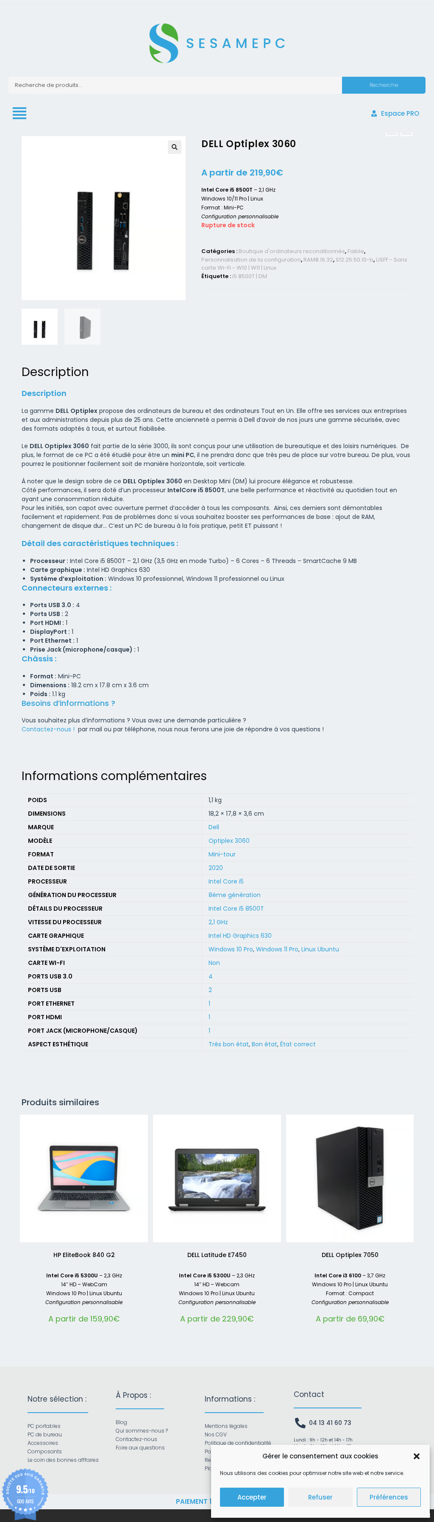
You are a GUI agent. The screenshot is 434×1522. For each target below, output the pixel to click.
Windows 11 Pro (277, 949)
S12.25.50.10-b (354, 260)
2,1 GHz (218, 922)
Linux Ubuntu (320, 949)
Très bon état (229, 1044)
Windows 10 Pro (231, 949)
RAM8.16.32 (318, 260)
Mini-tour (222, 854)
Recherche (384, 85)
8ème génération (235, 895)
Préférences (389, 1497)
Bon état (264, 1044)
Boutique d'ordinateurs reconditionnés (292, 251)
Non (214, 963)
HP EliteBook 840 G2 (84, 1255)
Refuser (320, 1497)
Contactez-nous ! (49, 729)
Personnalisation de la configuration (251, 260)
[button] (416, 1456)
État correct (298, 1044)
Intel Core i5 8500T (236, 908)
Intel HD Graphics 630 (240, 935)
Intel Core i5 (226, 881)
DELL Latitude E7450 (217, 1255)
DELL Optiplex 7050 (350, 1255)
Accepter (252, 1497)
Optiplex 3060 (229, 840)
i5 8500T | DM (249, 276)
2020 (216, 868)
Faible (356, 251)
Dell (214, 827)
